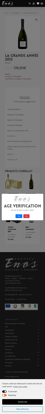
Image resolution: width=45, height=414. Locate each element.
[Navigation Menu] (42, 3)
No (26, 216)
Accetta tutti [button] (22, 402)
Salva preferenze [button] (22, 409)
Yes (19, 216)
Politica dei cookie (20, 387)
